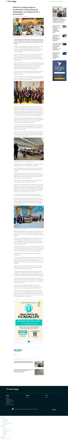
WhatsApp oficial (9, 399)
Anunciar (27, 397)
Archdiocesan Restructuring (7, 423)
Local (29, 16)
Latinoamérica (5, 419)
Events (3, 425)
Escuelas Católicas (6, 431)
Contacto (7, 398)
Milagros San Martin (17, 16)
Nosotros (7, 397)
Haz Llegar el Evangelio (10, 404)
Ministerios (5, 433)
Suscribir (61, 1)
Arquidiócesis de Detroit (7, 430)
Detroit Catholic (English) (6, 438)
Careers (4, 435)
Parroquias (8, 403)
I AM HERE (5, 424)
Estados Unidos (5, 420)
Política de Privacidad (34, 409)
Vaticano (4, 421)
